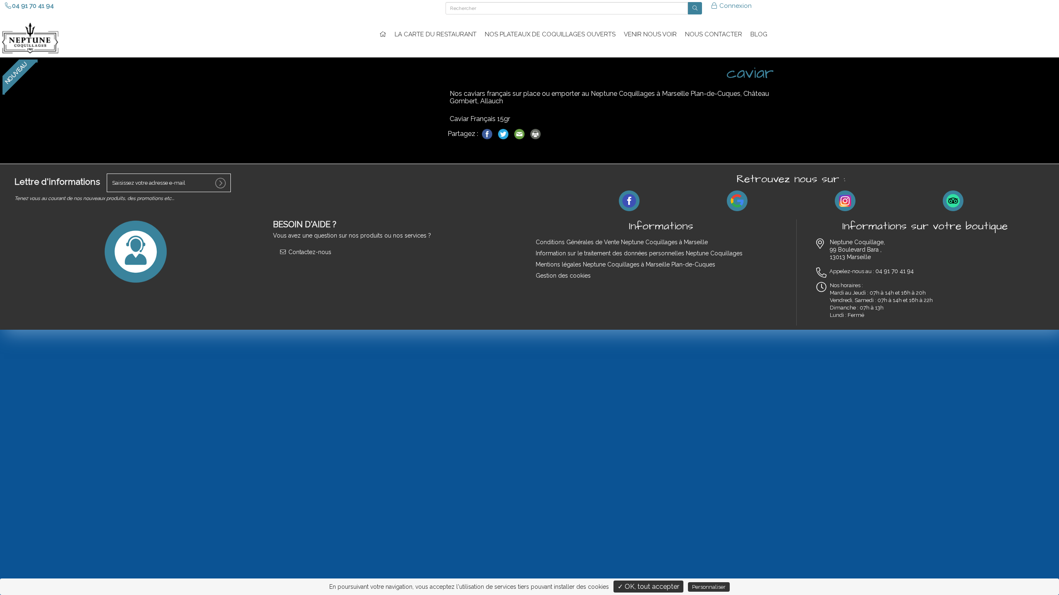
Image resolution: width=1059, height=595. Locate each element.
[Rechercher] (695, 8)
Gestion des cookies (563, 275)
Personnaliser (709, 587)
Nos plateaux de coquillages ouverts (550, 34)
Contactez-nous (309, 252)
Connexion (735, 6)
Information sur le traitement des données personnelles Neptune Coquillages (639, 253)
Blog (758, 34)
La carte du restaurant (436, 34)
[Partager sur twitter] (504, 133)
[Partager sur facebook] (488, 133)
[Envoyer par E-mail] (520, 133)
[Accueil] (383, 34)
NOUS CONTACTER (713, 34)
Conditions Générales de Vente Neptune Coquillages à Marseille (622, 242)
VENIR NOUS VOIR (650, 34)
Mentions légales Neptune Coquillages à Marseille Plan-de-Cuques (625, 264)
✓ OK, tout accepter (648, 586)
